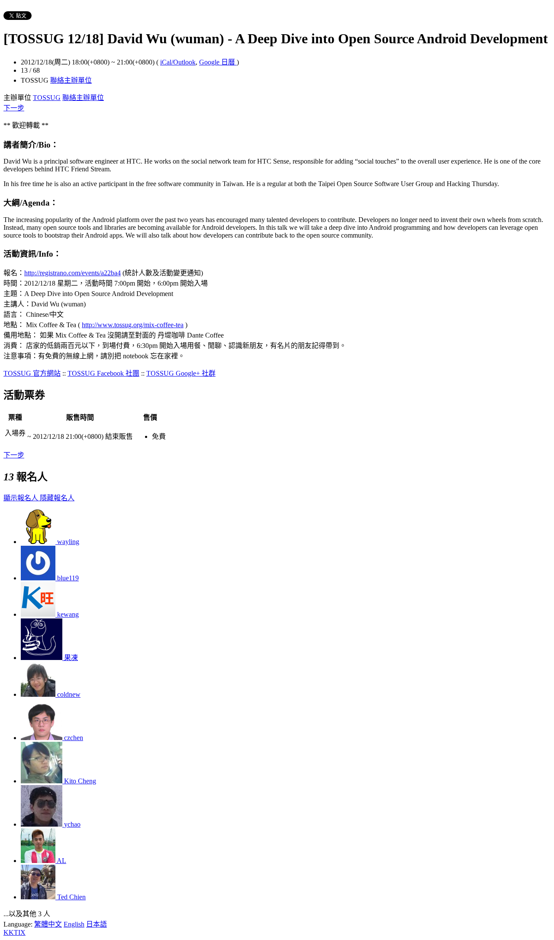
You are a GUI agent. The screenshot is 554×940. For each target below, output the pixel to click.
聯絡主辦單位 (71, 80)
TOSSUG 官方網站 (32, 373)
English (74, 924)
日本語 (96, 924)
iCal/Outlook (178, 62)
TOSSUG (47, 97)
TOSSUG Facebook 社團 (103, 373)
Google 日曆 (218, 62)
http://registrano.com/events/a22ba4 (72, 273)
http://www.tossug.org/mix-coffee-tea (133, 324)
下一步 (13, 108)
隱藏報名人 (57, 498)
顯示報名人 (21, 498)
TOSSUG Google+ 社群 (181, 373)
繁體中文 (48, 924)
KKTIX (14, 932)
